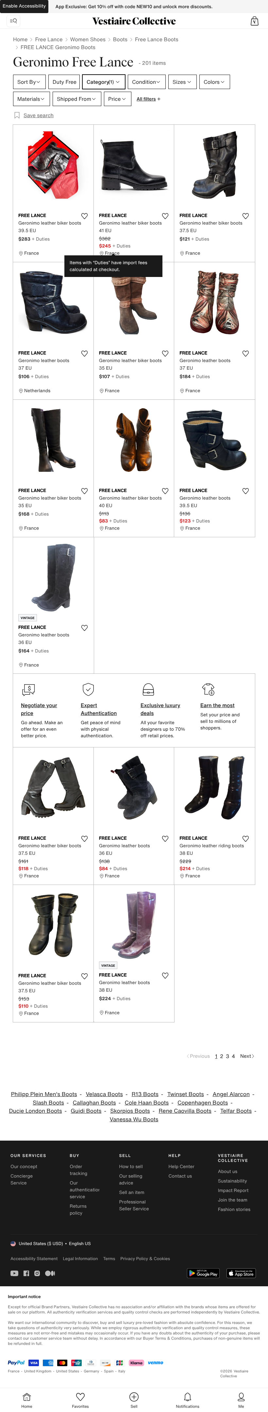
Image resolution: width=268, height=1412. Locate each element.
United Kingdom (38, 1371)
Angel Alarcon (231, 1094)
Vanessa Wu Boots (134, 1119)
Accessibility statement (34, 1259)
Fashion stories (234, 1209)
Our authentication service (85, 1190)
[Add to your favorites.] (85, 216)
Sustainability (232, 1181)
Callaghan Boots (94, 1103)
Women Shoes (88, 39)
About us (227, 1171)
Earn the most (217, 705)
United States (67, 1371)
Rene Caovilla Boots (185, 1111)
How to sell (130, 1166)
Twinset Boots (185, 1094)
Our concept (23, 1166)
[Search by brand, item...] (13, 21)
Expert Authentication (99, 709)
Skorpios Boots (130, 1111)
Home (20, 39)
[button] (254, 21)
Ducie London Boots (35, 1111)
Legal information (80, 1259)
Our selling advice (130, 1179)
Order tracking (78, 1170)
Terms (109, 1259)
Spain (109, 1371)
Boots (120, 39)
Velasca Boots (104, 1094)
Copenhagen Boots (202, 1103)
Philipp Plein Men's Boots (44, 1094)
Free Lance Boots (156, 39)
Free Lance (48, 39)
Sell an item (131, 1192)
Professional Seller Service (134, 1205)
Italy (122, 1371)
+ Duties (41, 238)
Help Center (181, 1166)
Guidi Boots (86, 1111)
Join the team (232, 1200)
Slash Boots (48, 1103)
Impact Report (233, 1190)
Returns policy (78, 1210)
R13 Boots (145, 1094)
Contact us (180, 1176)
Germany (91, 1371)
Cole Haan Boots (147, 1103)
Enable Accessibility (24, 6)
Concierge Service (21, 1179)
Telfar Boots (236, 1111)
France (14, 1371)
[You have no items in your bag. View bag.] (254, 21)
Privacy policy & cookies (145, 1259)
